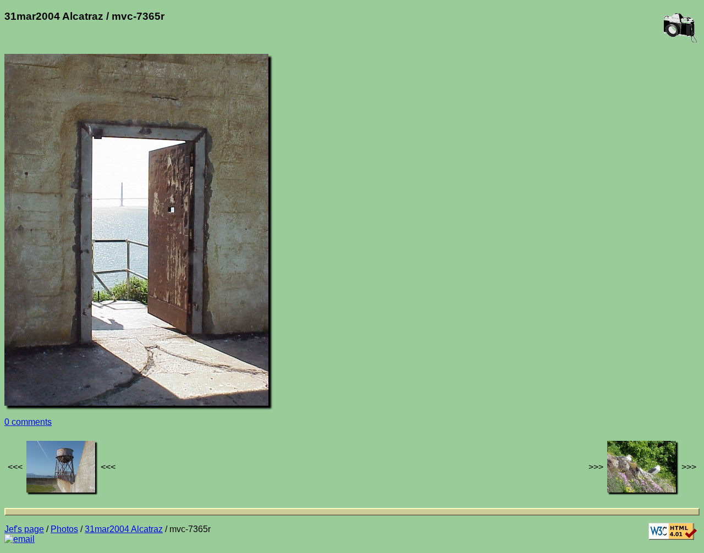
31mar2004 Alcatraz (124, 529)
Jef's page (24, 529)
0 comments (28, 422)
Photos (64, 529)
